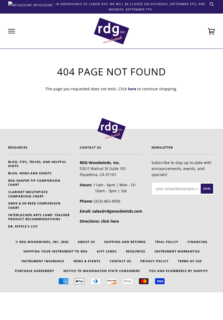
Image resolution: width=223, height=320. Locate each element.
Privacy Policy (154, 261)
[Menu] (11, 31)
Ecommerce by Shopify (187, 271)
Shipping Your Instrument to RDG (55, 251)
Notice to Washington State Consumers (101, 271)
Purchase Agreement (34, 271)
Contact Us (120, 261)
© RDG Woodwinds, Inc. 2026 (42, 242)
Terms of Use (190, 261)
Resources (135, 251)
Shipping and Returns (125, 242)
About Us (86, 242)
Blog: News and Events (30, 173)
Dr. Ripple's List (23, 226)
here (132, 88)
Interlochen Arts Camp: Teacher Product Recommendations (39, 217)
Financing (197, 242)
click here (110, 221)
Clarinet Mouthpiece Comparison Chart (28, 194)
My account (43, 5)
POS (152, 271)
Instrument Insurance (42, 261)
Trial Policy (166, 242)
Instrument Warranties (177, 251)
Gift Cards (107, 251)
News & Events (86, 261)
